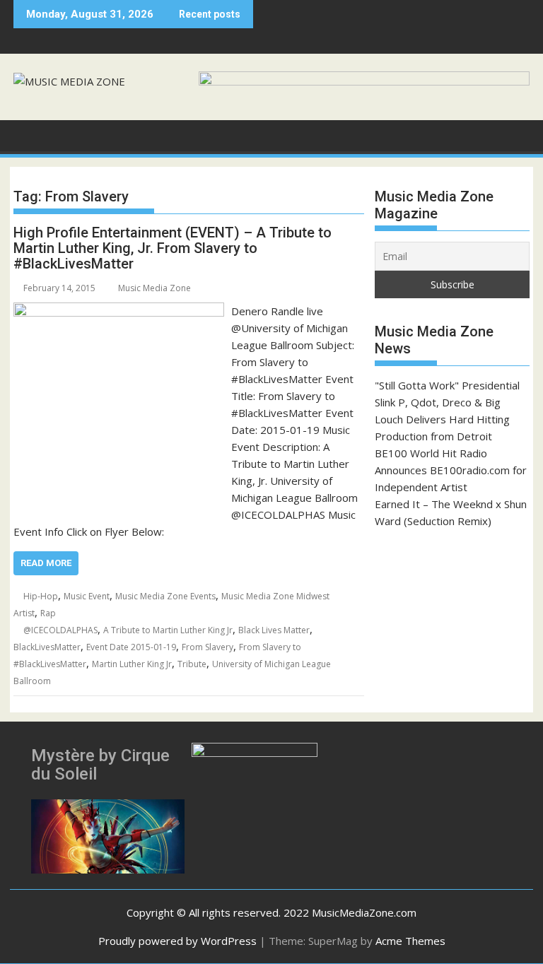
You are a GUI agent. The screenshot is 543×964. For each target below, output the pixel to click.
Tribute (191, 664)
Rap (48, 613)
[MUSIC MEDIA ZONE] (27, 134)
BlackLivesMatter (47, 647)
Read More (46, 563)
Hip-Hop (40, 596)
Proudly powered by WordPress (177, 941)
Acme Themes (410, 941)
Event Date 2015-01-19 (131, 647)
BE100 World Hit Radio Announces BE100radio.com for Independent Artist (451, 470)
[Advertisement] (452, 615)
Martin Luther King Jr (132, 664)
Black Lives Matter (274, 630)
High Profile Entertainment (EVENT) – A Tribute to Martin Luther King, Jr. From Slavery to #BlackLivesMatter (172, 248)
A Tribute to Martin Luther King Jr (168, 630)
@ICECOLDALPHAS (60, 630)
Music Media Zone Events (165, 596)
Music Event (87, 596)
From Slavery (207, 647)
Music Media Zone (154, 288)
